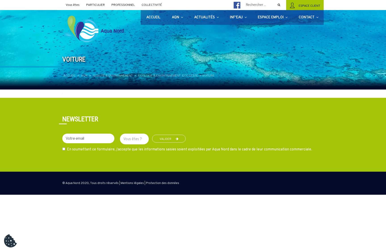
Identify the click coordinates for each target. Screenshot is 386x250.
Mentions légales (132, 183)
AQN (84, 76)
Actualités (204, 17)
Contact (307, 17)
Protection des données (162, 183)
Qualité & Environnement (113, 76)
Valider (165, 139)
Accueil (69, 76)
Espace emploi (271, 17)
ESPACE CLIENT (308, 6)
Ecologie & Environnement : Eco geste (168, 76)
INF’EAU (236, 17)
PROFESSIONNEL (123, 5)
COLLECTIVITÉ (152, 5)
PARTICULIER (95, 5)
